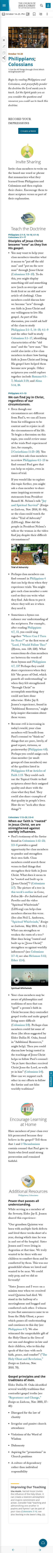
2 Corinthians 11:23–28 (25, 452)
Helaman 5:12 (37, 956)
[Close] (4, 40)
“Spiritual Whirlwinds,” (25, 922)
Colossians (20, 64)
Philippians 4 (38, 578)
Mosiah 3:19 (21, 381)
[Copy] (4, 53)
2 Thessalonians (30, 1144)
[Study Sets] (28, 14)
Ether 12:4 (17, 960)
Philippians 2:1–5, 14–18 (20, 234)
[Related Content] (41, 14)
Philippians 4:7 (17, 1329)
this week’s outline (22, 892)
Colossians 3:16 (29, 1511)
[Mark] (4, 46)
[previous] (13, 1550)
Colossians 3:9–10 (22, 274)
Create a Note (28, 131)
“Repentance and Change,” (24, 1397)
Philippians (21, 58)
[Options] (47, 14)
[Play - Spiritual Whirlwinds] (16, 980)
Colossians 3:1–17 (17, 237)
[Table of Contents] (3, 14)
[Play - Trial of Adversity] (16, 560)
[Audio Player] (43, 1543)
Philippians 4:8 (38, 749)
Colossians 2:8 (20, 1025)
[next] (39, 1550)
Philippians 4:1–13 (17, 393)
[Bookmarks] (34, 14)
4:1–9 (35, 234)
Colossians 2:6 (33, 1072)
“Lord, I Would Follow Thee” (29, 645)
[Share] (4, 58)
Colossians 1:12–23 (17, 817)
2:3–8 (30, 817)
